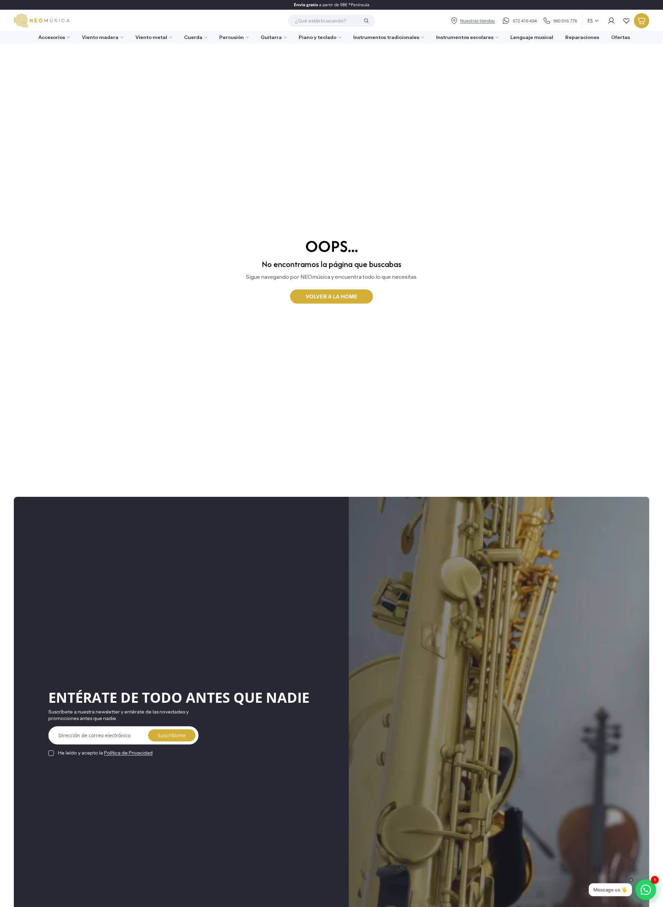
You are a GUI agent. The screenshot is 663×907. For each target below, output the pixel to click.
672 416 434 (525, 21)
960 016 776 (565, 21)
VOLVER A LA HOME (331, 296)
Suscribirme (172, 735)
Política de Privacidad (128, 753)
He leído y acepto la (105, 753)
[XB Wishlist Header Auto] (626, 20)
